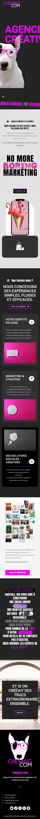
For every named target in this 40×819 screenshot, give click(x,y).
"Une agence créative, (20, 591)
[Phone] (16, 808)
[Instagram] (24, 808)
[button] (20, 11)
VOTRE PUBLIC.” (20, 647)
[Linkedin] (28, 808)
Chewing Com (32, 816)
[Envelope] (12, 808)
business (25, 632)
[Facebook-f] (20, 808)
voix (32, 628)
